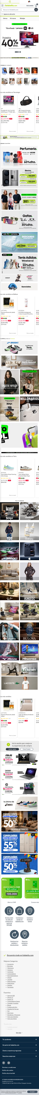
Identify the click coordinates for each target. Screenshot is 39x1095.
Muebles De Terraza (13, 1009)
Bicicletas (10, 966)
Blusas (9, 1005)
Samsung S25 (11, 995)
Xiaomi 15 (10, 999)
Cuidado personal (12, 1027)
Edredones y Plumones (13, 1015)
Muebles (9, 985)
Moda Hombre (11, 981)
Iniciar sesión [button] (12, 749)
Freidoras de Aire (12, 1007)
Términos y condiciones (9, 1067)
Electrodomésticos (12, 975)
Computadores (11, 974)
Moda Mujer (10, 983)
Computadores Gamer (13, 1001)
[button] (19, 10)
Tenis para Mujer (12, 1018)
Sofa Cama (10, 1013)
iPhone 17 (10, 997)
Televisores (10, 968)
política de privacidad (10, 1092)
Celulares (10, 970)
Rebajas (22, 18)
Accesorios (10, 964)
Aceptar (32, 1092)
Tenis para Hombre (12, 1017)
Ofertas (5, 18)
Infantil (9, 977)
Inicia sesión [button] (29, 5)
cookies (20, 1092)
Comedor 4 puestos (12, 1003)
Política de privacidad (8, 1073)
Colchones (10, 972)
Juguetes (9, 979)
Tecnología (10, 987)
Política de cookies (7, 1070)
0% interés (13, 18)
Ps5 (8, 1011)
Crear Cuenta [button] (26, 749)
